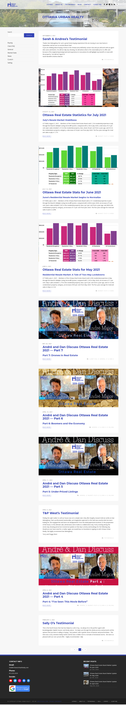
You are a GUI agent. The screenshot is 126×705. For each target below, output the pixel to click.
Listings (50, 4)
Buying (10, 43)
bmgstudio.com (42, 701)
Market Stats (103, 136)
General (103, 359)
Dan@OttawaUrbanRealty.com (19, 667)
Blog (79, 4)
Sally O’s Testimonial (58, 623)
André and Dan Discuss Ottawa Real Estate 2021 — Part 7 (75, 348)
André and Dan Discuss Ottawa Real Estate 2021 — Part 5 (75, 485)
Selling (111, 427)
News (112, 136)
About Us (58, 4)
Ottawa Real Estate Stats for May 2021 (71, 269)
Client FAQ (97, 4)
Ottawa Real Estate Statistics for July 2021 (74, 115)
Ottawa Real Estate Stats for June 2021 (72, 192)
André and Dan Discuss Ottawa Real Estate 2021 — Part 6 (75, 416)
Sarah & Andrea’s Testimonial (65, 39)
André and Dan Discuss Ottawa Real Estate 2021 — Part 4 (75, 595)
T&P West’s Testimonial (61, 513)
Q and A (111, 359)
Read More (47, 136)
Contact (87, 4)
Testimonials (70, 4)
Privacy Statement (55, 701)
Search (117, 4)
